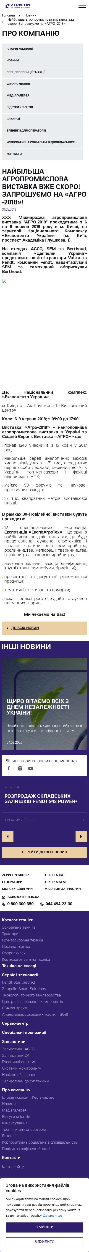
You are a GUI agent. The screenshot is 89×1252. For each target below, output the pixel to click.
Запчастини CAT (16, 1056)
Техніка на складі (19, 966)
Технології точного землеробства (31, 995)
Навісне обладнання (20, 1075)
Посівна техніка (16, 947)
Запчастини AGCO (18, 1049)
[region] (44, 1215)
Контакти (11, 1158)
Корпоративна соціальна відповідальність (39, 1143)
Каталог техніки (18, 920)
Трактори (10, 934)
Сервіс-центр (15, 1024)
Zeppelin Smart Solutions (24, 989)
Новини (30, 15)
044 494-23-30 (59, 904)
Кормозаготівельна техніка (26, 960)
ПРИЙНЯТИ (44, 1227)
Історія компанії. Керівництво (28, 1098)
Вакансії (9, 1136)
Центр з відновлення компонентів (32, 1002)
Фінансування (15, 1123)
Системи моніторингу (21, 1068)
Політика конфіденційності (26, 1149)
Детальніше (52, 1216)
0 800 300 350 (20, 904)
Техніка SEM (55, 882)
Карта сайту (13, 1167)
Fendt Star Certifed (18, 983)
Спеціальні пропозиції (24, 1033)
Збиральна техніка (18, 928)
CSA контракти (15, 1008)
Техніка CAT (54, 875)
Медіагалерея (14, 1110)
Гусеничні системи (19, 1062)
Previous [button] (7, 836)
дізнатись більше (19, 820)
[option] (44, 805)
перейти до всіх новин (44, 852)
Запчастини (14, 1042)
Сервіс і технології (20, 975)
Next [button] (81, 836)
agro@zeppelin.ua (23, 897)
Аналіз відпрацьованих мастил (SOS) (35, 1015)
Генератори (12, 882)
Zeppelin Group (15, 875)
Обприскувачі (14, 953)
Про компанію (16, 1090)
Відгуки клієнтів (16, 1117)
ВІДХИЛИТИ (44, 1242)
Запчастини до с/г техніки (25, 1081)
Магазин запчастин (62, 889)
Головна (8, 15)
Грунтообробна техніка (22, 940)
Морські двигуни (17, 889)
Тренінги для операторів (24, 1130)
